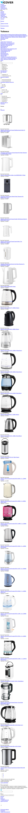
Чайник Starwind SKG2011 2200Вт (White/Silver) (11, 350)
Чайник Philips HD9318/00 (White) (8, 286)
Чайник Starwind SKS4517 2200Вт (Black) (10, 414)
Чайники (2, 28)
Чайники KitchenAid (22, 35)
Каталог (2, 4)
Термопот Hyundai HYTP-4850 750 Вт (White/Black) (12, 681)
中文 (4, 9)
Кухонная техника (5, 25)
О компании (3, 5)
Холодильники (5, 54)
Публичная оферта (5, 809)
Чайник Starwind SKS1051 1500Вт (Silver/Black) (11, 435)
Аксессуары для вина (6, 41)
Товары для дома (4, 23)
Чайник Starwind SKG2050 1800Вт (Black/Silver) (11, 371)
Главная (2, 11)
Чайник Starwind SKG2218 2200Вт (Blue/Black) (11, 393)
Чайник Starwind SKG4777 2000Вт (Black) (10, 307)
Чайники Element (14, 35)
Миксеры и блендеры (6, 45)
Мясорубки (4, 47)
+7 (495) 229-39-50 (5, 800)
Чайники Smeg (15, 36)
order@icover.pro (4, 801)
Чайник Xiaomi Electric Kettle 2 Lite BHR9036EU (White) (13, 175)
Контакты (3, 6)
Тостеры (3, 52)
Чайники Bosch (11, 34)
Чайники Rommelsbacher (6, 36)
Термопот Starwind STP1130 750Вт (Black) (10, 457)
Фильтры (3, 103)
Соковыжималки (5, 51)
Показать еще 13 (4, 102)
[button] (14, 40)
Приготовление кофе (6, 49)
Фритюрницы (4, 53)
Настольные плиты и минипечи (9, 48)
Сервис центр (4, 7)
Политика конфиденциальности (5, 811)
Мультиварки (4, 46)
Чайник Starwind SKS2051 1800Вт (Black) (10, 329)
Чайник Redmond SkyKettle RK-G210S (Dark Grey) (12, 725)
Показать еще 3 (4, 70)
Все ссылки (5, 38)
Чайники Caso (7, 35)
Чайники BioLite (4, 34)
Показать (3, 110)
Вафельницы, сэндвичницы (7, 42)
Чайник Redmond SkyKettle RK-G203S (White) (11, 746)
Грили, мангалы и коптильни (8, 59)
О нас (2, 797)
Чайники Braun (18, 34)
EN (1, 9)
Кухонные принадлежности (7, 44)
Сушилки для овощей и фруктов (8, 57)
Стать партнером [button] (4, 782)
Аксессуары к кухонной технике (9, 58)
